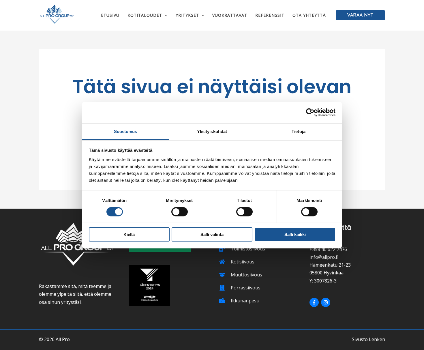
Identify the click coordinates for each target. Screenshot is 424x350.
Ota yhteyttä (309, 15)
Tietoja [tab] (298, 131)
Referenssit (269, 15)
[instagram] (326, 302)
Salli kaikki (295, 234)
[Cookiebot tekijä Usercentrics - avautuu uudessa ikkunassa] (310, 112)
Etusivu (110, 15)
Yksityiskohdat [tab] (212, 131)
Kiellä (129, 234)
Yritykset (187, 15)
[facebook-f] (314, 302)
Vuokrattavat (229, 15)
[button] (164, 15)
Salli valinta (212, 234)
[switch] (179, 211)
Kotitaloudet (144, 15)
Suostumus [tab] (125, 131)
